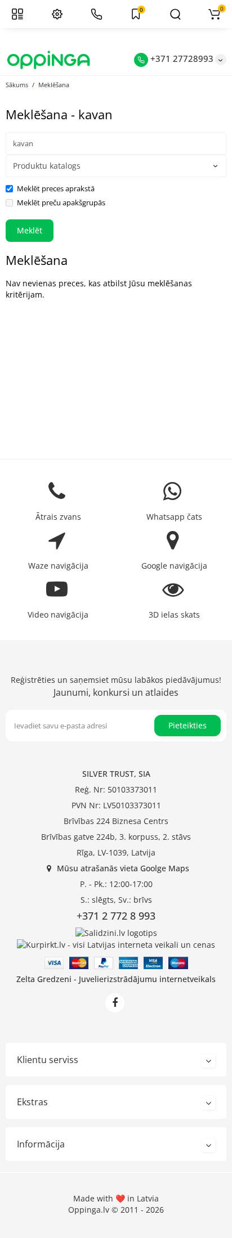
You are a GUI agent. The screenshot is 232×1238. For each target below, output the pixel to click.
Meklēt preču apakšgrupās (61, 202)
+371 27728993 (180, 58)
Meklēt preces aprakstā (56, 188)
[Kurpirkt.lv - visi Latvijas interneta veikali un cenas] (116, 944)
